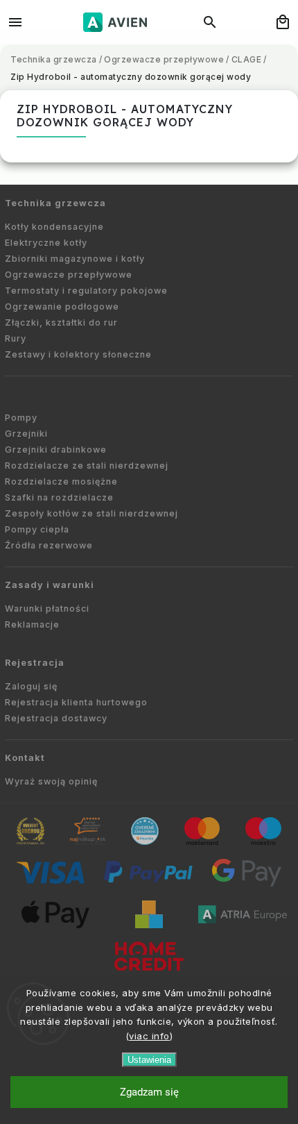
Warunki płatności (47, 608)
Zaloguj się (31, 686)
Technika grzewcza (55, 203)
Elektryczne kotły (46, 242)
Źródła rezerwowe (49, 545)
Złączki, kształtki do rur (61, 322)
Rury (15, 338)
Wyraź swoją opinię (51, 781)
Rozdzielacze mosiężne (61, 481)
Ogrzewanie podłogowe (62, 306)
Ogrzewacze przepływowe (68, 274)
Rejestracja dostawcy (56, 718)
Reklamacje (32, 624)
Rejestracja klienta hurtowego (76, 702)
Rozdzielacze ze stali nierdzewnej (86, 465)
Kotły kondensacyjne (54, 226)
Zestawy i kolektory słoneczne (78, 354)
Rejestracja (34, 662)
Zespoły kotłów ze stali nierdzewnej (91, 513)
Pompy (21, 417)
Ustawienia (149, 1060)
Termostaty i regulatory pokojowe (86, 290)
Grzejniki (26, 433)
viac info (149, 1035)
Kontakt (25, 758)
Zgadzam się (149, 1092)
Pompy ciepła (37, 529)
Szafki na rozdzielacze (59, 497)
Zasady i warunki (49, 585)
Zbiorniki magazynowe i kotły (75, 258)
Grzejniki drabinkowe (56, 449)
